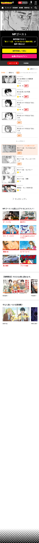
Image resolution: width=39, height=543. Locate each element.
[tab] (13, 63)
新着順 (3, 72)
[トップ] (2, 7)
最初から (11, 72)
